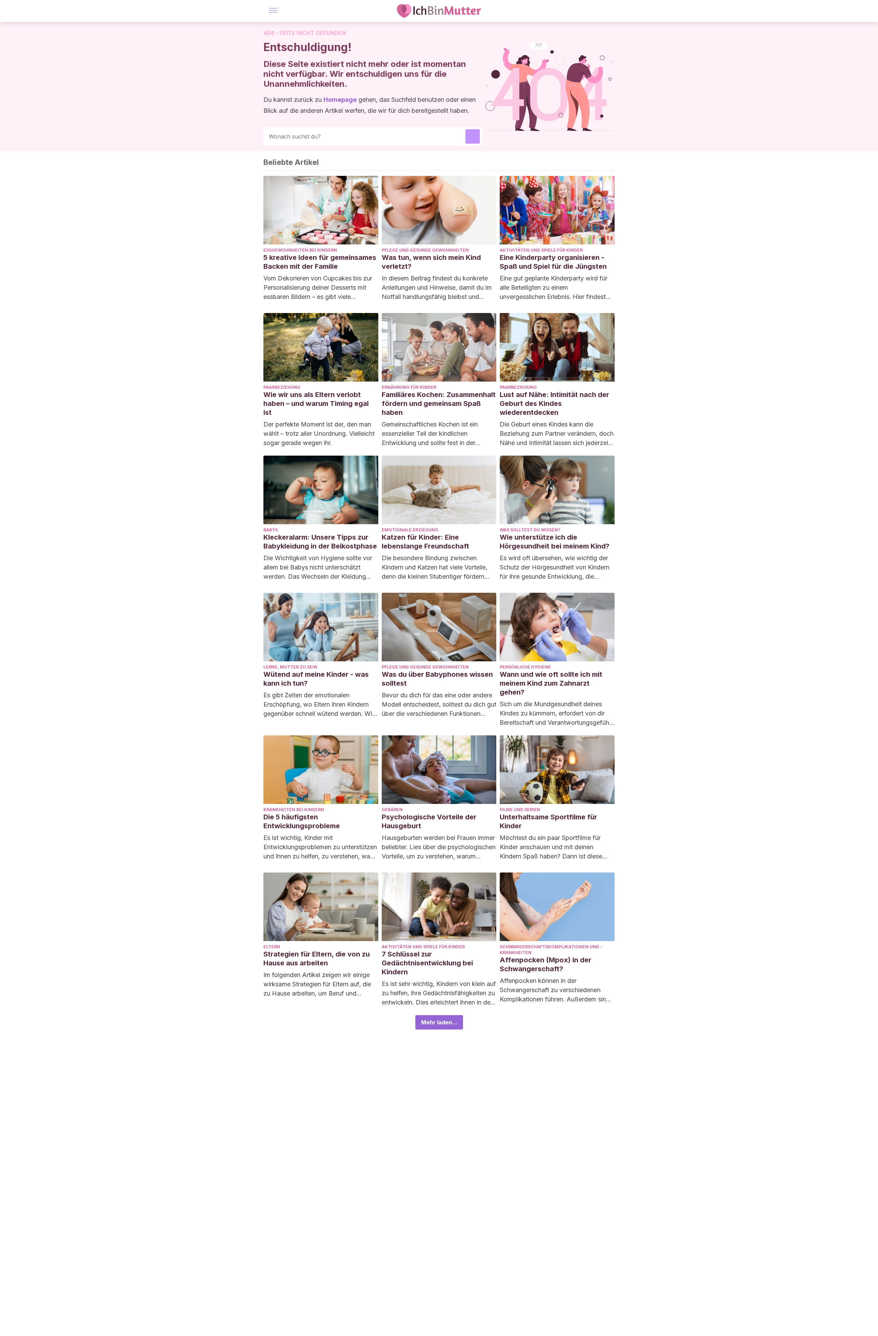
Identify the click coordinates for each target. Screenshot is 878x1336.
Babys (270, 529)
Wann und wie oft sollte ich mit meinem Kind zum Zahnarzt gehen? (551, 683)
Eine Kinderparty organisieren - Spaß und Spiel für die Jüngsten (553, 261)
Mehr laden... (439, 1022)
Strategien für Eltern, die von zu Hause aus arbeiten (316, 958)
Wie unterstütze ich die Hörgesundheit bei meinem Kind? (554, 541)
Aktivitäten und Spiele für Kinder (541, 250)
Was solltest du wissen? (530, 529)
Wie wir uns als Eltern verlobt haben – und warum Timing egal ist (316, 403)
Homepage (340, 99)
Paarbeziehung (281, 387)
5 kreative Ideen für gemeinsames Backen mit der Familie (319, 261)
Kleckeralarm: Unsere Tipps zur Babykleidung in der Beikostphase (320, 541)
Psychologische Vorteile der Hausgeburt (429, 821)
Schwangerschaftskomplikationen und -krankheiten (551, 949)
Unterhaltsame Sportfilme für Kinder (548, 821)
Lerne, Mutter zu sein (290, 667)
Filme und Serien (520, 809)
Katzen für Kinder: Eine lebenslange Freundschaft (425, 541)
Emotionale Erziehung (410, 529)
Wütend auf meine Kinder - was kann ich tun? (316, 678)
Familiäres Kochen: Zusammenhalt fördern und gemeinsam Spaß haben (439, 403)
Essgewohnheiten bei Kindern (300, 250)
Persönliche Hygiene (525, 667)
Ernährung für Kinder (409, 387)
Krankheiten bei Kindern (293, 809)
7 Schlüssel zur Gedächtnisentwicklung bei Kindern (427, 963)
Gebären (392, 809)
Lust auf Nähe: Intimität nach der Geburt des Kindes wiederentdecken (554, 403)
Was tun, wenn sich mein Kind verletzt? (431, 261)
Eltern (271, 946)
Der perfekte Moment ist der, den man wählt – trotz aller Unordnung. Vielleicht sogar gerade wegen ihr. (319, 433)
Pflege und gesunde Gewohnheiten (425, 250)
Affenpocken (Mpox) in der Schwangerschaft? (545, 964)
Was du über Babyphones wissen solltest (437, 678)
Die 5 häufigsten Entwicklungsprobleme (301, 821)
